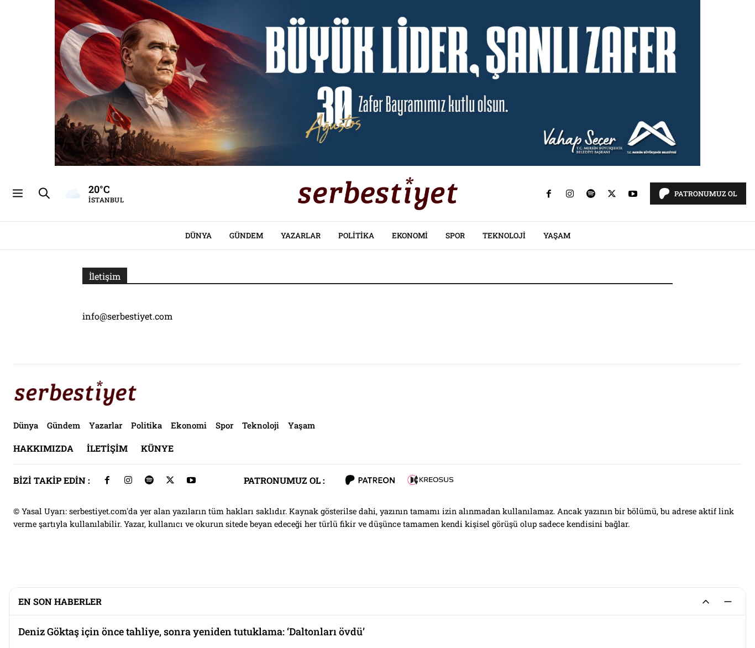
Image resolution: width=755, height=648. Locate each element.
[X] (612, 193)
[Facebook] (549, 193)
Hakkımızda (43, 448)
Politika (356, 236)
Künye (157, 448)
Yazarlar (301, 236)
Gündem (246, 236)
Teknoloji (504, 236)
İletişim (107, 448)
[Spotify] (591, 193)
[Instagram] (570, 193)
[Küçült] (728, 601)
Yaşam (556, 236)
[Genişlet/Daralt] (706, 601)
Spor (455, 236)
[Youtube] (633, 193)
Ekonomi (410, 236)
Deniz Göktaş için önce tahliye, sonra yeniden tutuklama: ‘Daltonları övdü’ (191, 631)
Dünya (198, 236)
